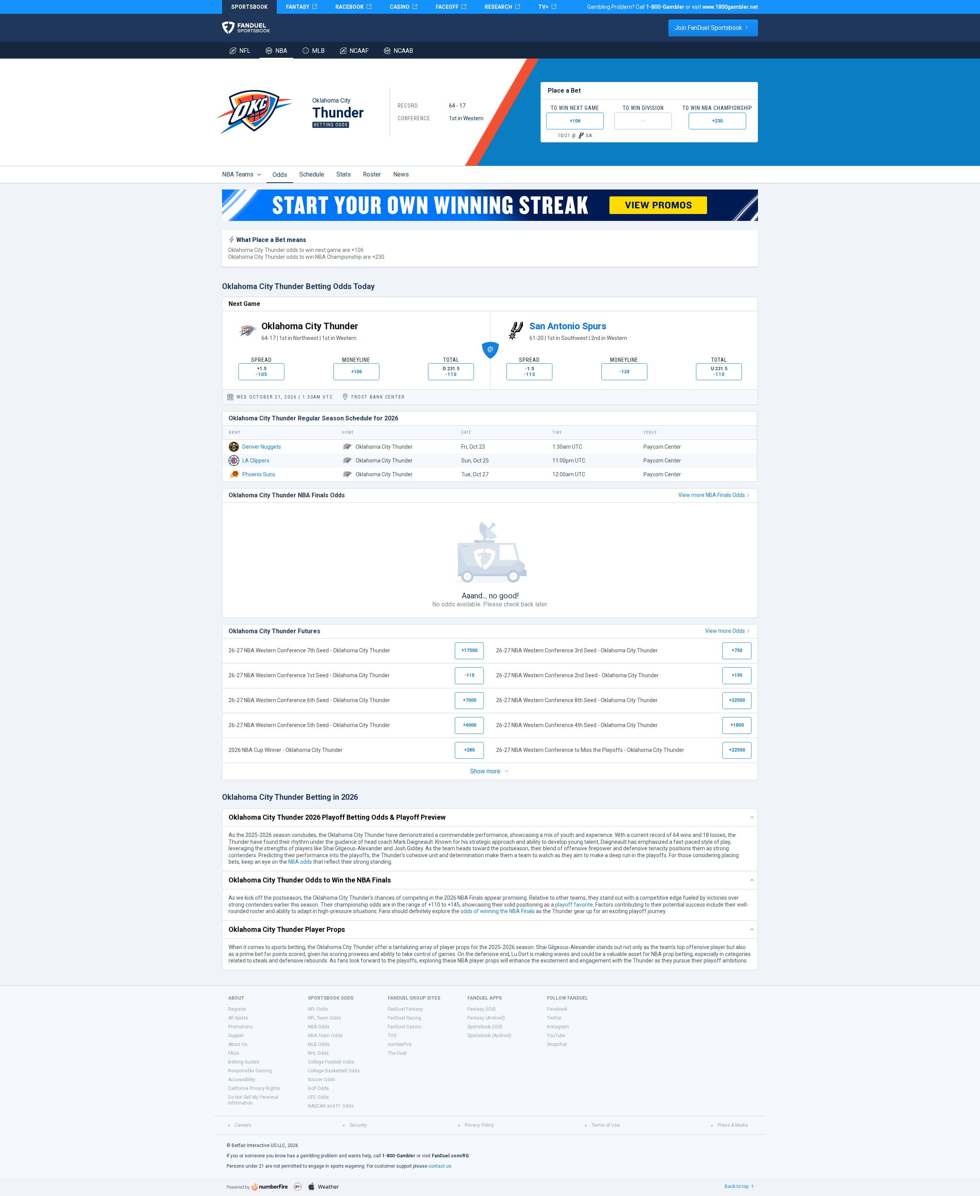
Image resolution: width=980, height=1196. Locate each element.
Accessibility (241, 1079)
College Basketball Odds (334, 1070)
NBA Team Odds (325, 1035)
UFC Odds (318, 1097)
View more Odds (725, 631)
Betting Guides (244, 1062)
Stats (343, 174)
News (401, 174)
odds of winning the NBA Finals (498, 911)
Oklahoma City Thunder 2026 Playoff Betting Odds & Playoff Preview (337, 817)
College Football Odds (331, 1062)
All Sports (238, 1018)
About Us (237, 1044)
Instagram (558, 1026)
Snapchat (557, 1044)
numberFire (400, 1044)
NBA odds (300, 862)
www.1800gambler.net (730, 7)
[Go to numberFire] (257, 1187)
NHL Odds (318, 1053)
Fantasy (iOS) (481, 1009)
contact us (439, 1166)
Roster (372, 174)
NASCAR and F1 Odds (331, 1106)
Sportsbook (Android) (489, 1035)
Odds (280, 174)
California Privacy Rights (254, 1088)
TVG (392, 1035)
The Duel (397, 1053)
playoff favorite (574, 905)
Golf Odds (318, 1088)
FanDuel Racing (404, 1018)
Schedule (311, 174)
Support (236, 1035)
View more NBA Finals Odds (711, 495)
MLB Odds (319, 1044)
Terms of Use (605, 1125)
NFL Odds (318, 1009)
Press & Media (733, 1125)
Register (237, 1009)
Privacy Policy (479, 1125)
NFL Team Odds (324, 1018)
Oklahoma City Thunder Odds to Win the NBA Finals (310, 880)
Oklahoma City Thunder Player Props (287, 929)
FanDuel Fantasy (405, 1009)
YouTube (556, 1035)
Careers (243, 1125)
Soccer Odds (321, 1079)
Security (358, 1125)
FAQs (233, 1053)
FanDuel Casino (404, 1026)
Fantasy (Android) (486, 1018)
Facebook (557, 1009)
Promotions (240, 1026)
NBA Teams (237, 174)
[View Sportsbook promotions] (490, 205)
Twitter (554, 1018)
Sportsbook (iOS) (484, 1026)
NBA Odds (319, 1026)
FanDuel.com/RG (450, 1155)
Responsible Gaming (250, 1070)
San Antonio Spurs (567, 326)
